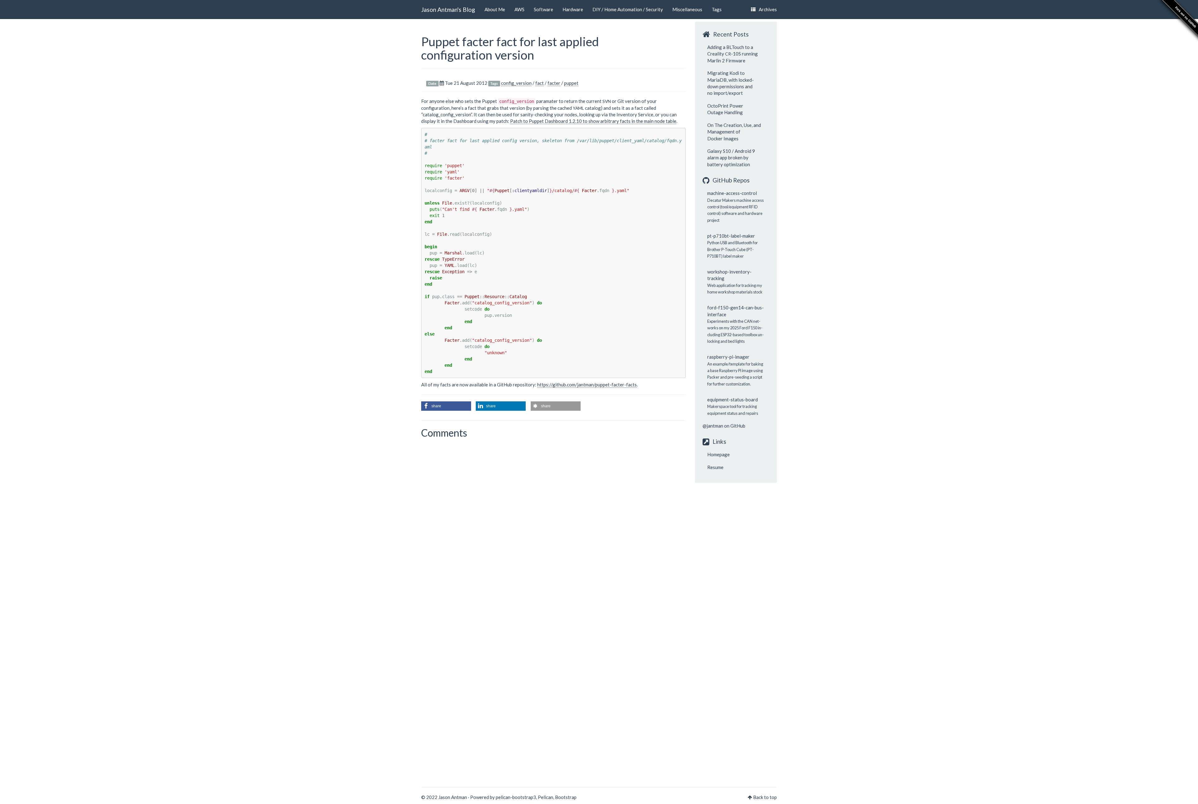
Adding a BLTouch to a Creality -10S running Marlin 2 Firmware (732, 53)
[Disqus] (553, 526)
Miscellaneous (687, 9)
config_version (516, 83)
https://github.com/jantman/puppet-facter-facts (587, 384)
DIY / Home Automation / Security (627, 9)
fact (539, 83)
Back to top (765, 797)
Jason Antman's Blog (448, 9)
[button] (446, 406)
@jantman (713, 426)
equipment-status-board (732, 399)
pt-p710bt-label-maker (731, 236)
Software (543, 9)
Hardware (572, 9)
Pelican (545, 797)
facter (554, 83)
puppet (571, 83)
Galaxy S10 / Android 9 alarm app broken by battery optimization (731, 157)
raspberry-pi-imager (728, 357)
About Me (495, 9)
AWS (519, 9)
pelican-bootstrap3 (516, 797)
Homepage (718, 454)
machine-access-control (732, 193)
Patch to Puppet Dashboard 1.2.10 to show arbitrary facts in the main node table (593, 121)
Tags (717, 9)
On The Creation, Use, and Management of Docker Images (734, 131)
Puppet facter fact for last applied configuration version (510, 48)
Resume (715, 467)
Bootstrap (566, 797)
